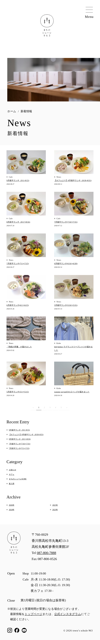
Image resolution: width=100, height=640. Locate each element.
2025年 (55, 505)
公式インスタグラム (67, 614)
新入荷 (11, 484)
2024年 (11, 510)
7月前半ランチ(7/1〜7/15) (19, 448)
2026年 (11, 505)
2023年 (55, 510)
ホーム (11, 111)
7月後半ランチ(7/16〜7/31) (19, 444)
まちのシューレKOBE (18, 479)
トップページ (33, 614)
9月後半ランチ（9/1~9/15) (19, 430)
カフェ (11, 474)
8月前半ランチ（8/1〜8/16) (20, 439)
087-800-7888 (46, 553)
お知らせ (12, 470)
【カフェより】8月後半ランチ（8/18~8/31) (26, 435)
